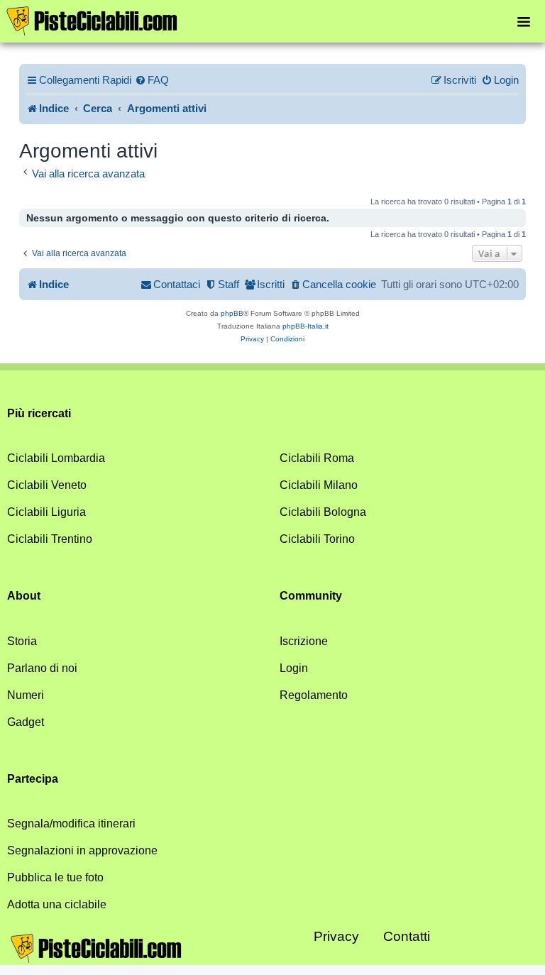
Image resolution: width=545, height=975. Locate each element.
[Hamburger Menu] (523, 21)
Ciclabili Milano (319, 485)
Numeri (25, 695)
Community (311, 596)
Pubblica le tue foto (55, 877)
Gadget (25, 722)
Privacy (336, 936)
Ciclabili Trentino (49, 539)
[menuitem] (152, 80)
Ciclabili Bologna (323, 512)
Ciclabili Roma (317, 458)
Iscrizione (304, 641)
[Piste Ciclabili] (92, 20)
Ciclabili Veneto (47, 485)
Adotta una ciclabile (56, 904)
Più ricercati (39, 413)
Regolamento (314, 695)
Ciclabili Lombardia (56, 458)
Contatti (406, 936)
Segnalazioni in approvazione (82, 850)
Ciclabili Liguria (46, 512)
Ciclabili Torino (317, 539)
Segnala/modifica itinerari (71, 823)
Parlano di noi (42, 668)
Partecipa (32, 779)
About (23, 596)
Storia (22, 641)
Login (294, 668)
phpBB (232, 313)
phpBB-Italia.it (305, 326)
